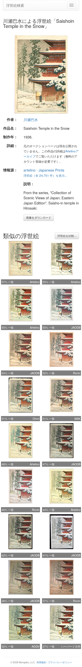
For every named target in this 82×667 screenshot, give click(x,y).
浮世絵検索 (15, 5)
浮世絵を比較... (66, 236)
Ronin (76, 373)
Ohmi (36, 419)
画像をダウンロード (38, 217)
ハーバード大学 (70, 646)
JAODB (75, 327)
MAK (77, 419)
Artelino (34, 282)
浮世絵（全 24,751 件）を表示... (45, 175)
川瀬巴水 (30, 119)
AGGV (35, 646)
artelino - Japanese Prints (43, 170)
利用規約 (41, 662)
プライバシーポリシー (60, 662)
